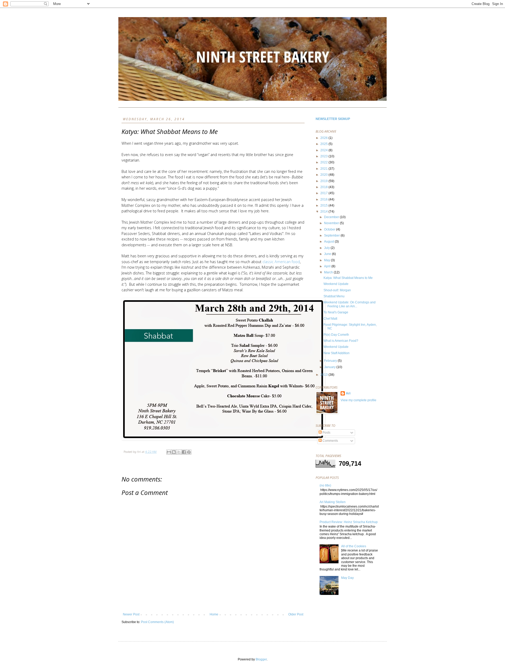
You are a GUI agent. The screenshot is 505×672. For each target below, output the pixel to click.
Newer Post (131, 614)
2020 (324, 175)
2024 (324, 150)
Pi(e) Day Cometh (336, 335)
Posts (326, 432)
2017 (324, 193)
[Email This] (168, 452)
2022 (324, 162)
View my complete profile (358, 400)
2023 (324, 156)
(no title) (325, 485)
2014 (324, 211)
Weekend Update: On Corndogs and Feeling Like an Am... (350, 304)
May (327, 260)
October (330, 229)
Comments (330, 441)
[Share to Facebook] (183, 452)
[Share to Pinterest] (188, 452)
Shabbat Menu (334, 296)
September (332, 235)
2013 (324, 375)
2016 (324, 199)
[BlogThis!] (173, 452)
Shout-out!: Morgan (337, 290)
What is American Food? (341, 341)
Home (214, 614)
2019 (324, 181)
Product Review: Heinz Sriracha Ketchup (349, 522)
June (328, 254)
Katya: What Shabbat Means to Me (348, 278)
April (327, 266)
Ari (348, 393)
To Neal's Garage (336, 312)
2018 (324, 187)
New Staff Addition (337, 353)
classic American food (281, 261)
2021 (324, 168)
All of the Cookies (353, 546)
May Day (347, 578)
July (327, 248)
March (329, 272)
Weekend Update (336, 284)
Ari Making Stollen (333, 502)
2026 (324, 138)
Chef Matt (330, 318)
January (330, 367)
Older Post (295, 614)
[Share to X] (178, 452)
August (329, 241)
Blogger (261, 659)
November (332, 223)
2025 (324, 144)
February (331, 361)
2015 (324, 205)
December (332, 217)
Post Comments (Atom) (157, 622)
